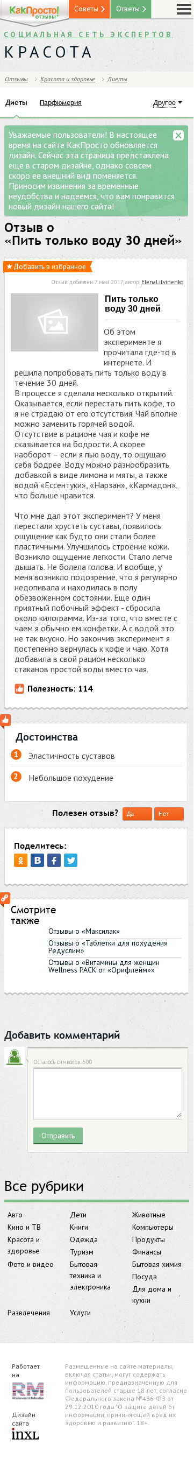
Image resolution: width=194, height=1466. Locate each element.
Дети (78, 1215)
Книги (79, 1227)
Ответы (128, 8)
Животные (149, 1215)
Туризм (82, 1252)
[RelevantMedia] (28, 1390)
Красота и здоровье (24, 1245)
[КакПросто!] (34, 13)
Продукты (148, 1239)
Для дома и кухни (151, 1294)
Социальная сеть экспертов (88, 34)
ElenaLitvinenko (162, 282)
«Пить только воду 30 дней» (93, 240)
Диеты (117, 79)
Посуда (144, 1276)
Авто (15, 1215)
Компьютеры (153, 1227)
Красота (49, 51)
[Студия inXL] (25, 1435)
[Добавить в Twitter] (70, 860)
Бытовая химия (157, 1264)
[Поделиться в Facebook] (54, 860)
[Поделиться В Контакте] (37, 860)
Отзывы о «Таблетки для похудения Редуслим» (108, 946)
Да (130, 813)
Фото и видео (31, 1264)
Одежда (84, 1239)
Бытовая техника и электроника (90, 1275)
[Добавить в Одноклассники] (20, 860)
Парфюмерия (61, 102)
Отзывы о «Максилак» (84, 931)
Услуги (80, 1312)
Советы (86, 8)
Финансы (146, 1252)
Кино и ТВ (24, 1227)
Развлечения (29, 1312)
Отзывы (16, 79)
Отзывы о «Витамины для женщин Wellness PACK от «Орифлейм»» (104, 966)
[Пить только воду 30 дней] (54, 323)
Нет (164, 813)
